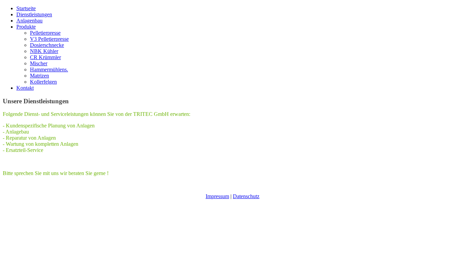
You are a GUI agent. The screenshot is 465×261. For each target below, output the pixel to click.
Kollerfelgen (43, 82)
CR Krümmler (45, 57)
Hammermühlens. (49, 69)
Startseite (26, 8)
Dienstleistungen (34, 14)
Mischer (38, 63)
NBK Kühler (44, 51)
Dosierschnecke (47, 45)
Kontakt (25, 88)
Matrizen (39, 76)
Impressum (217, 196)
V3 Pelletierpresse (49, 39)
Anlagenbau (29, 20)
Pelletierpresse (45, 33)
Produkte (26, 27)
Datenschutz (246, 196)
